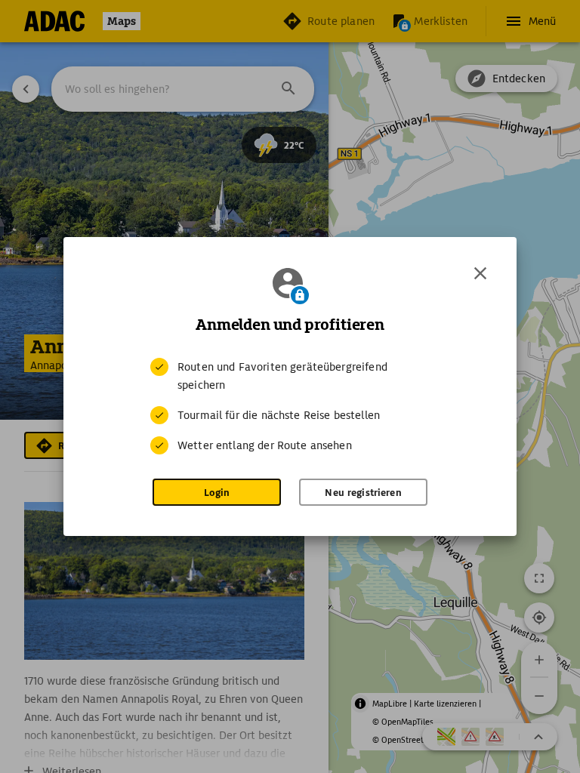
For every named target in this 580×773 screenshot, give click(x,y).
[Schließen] (480, 273)
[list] (290, 406)
